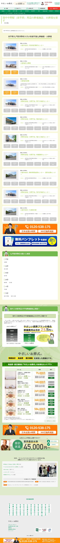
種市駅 (5, 282)
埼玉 (45, 505)
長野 (34, 508)
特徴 (7, 8)
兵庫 (20, 511)
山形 (27, 505)
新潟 (16, 508)
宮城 (20, 505)
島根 (34, 511)
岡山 (38, 511)
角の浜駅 (6, 268)
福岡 (20, 514)
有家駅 (5, 262)
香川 (9, 514)
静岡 (41, 508)
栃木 (38, 505)
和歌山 (27, 511)
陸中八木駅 (13, 296)
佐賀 (23, 514)
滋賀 (9, 511)
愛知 (45, 508)
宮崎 (38, 514)
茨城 (34, 505)
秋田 (23, 505)
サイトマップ (10, 530)
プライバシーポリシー (12, 524)
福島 (31, 505)
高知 (16, 514)
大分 (34, 514)
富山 (20, 508)
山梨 (31, 508)
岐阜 (38, 508)
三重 (49, 508)
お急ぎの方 (55, 8)
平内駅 (5, 289)
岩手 (16, 505)
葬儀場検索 (42, 8)
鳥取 (31, 511)
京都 (13, 511)
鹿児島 (41, 514)
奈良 (23, 511)
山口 (45, 511)
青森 (13, 505)
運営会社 (10, 527)
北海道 (9, 505)
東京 (9, 508)
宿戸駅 (5, 275)
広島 (41, 511)
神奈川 (13, 508)
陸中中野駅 (6, 296)
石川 (23, 508)
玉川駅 (10, 282)
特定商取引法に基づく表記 (13, 526)
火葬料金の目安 (52, 417)
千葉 (49, 505)
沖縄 (45, 514)
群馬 (41, 505)
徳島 (49, 511)
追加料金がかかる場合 (51, 420)
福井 (27, 508)
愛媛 (13, 514)
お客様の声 (30, 8)
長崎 (27, 514)
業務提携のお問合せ (12, 529)
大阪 (16, 511)
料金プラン (18, 8)
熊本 (31, 514)
